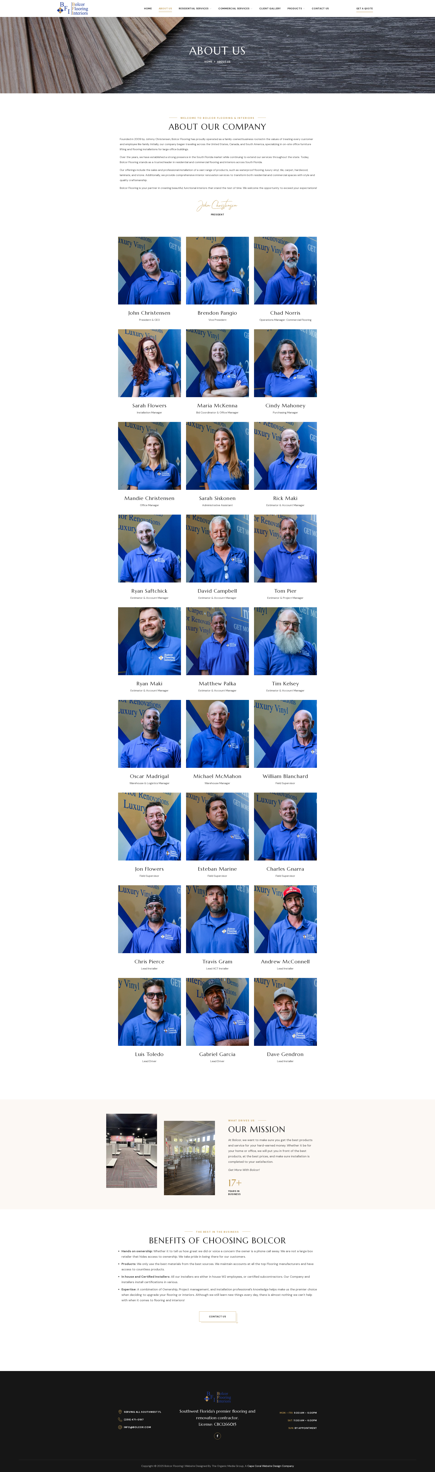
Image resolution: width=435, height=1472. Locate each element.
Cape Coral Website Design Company (270, 1466)
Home (208, 61)
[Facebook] (217, 1436)
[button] (217, 1316)
